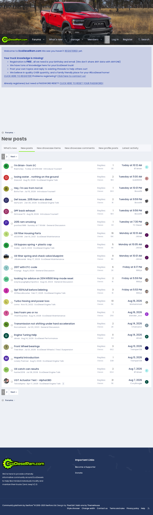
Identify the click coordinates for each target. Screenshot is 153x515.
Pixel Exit (71, 505)
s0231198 (18, 236)
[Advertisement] (76, 110)
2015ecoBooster (22, 293)
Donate (78, 472)
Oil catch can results (26, 369)
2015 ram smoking (25, 222)
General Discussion (56, 225)
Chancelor (136, 326)
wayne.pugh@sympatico (26, 281)
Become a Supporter (85, 467)
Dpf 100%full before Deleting (31, 290)
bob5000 (137, 180)
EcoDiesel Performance (46, 338)
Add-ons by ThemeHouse (88, 505)
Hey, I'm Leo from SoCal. (28, 188)
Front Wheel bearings (27, 346)
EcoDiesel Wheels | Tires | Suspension (55, 349)
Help (143, 508)
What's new (55, 39)
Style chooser (73, 508)
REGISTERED (71, 50)
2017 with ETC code (25, 267)
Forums (36, 39)
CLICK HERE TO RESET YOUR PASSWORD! (81, 83)
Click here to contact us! (71, 76)
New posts (27, 148)
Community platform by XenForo (29, 505)
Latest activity (130, 148)
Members (93, 39)
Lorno (17, 304)
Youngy (18, 270)
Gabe (17, 248)
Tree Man (18, 349)
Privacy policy (133, 508)
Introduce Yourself (52, 168)
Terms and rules (117, 508)
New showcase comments (80, 148)
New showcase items (49, 148)
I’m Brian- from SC (25, 165)
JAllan (139, 236)
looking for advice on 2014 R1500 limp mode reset (43, 278)
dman (17, 338)
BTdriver (138, 168)
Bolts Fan (18, 191)
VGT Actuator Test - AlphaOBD (32, 380)
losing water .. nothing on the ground (36, 177)
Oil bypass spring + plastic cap (33, 244)
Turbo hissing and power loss (31, 301)
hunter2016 (19, 372)
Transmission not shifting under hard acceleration (44, 323)
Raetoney (19, 168)
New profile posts (108, 148)
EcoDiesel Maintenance (48, 236)
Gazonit (18, 180)
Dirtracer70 (19, 214)
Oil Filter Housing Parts (27, 233)
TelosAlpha (19, 383)
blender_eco (135, 315)
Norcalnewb (20, 327)
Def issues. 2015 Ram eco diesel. (33, 199)
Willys (139, 270)
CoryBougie (136, 383)
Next (13, 156)
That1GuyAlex (20, 315)
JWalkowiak (20, 259)
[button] (43, 39)
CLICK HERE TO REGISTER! (18, 76)
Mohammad (136, 304)
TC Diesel (137, 225)
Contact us (102, 508)
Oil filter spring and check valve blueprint (38, 256)
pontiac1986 (20, 225)
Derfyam (18, 202)
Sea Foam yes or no (26, 312)
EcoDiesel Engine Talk (47, 180)
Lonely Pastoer (21, 361)
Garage (75, 39)
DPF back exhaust (24, 210)
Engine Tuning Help (25, 335)
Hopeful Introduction (26, 357)
